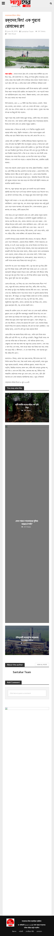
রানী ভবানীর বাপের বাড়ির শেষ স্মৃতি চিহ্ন (27, 406)
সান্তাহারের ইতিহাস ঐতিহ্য (12, 15)
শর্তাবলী (21, 931)
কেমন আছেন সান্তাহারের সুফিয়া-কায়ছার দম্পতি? (27, 522)
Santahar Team (27, 31)
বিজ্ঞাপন (14, 931)
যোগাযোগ (39, 931)
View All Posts (42, 664)
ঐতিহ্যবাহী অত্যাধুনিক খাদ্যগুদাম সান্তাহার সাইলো (27, 639)
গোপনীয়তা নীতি (30, 931)
